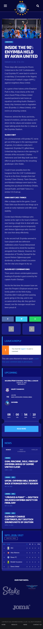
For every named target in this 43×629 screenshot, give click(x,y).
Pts (39, 544)
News (25, 624)
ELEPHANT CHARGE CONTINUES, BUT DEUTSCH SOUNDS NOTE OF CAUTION (19, 519)
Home (3, 624)
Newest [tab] (8, 449)
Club (8, 544)
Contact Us (37, 624)
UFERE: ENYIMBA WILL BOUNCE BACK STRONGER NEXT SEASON (21, 482)
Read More (21, 429)
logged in (24, 349)
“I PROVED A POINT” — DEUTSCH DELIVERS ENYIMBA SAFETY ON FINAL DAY (21, 500)
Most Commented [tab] (21, 450)
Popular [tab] (34, 449)
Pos (4, 544)
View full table (11, 538)
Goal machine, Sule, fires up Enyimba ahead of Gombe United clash (21, 464)
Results (14, 624)
